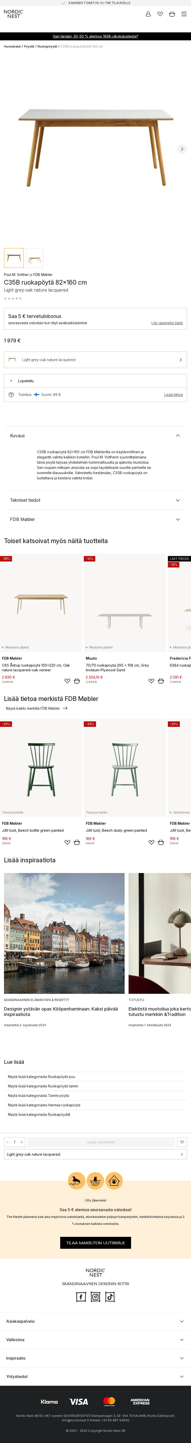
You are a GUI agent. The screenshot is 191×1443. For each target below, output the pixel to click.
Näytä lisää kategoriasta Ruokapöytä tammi (43, 1086)
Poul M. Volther (16, 274)
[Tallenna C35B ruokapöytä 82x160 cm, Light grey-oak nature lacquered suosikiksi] (182, 1142)
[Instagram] (95, 1296)
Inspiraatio (16, 1358)
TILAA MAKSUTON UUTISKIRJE (95, 1243)
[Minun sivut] (148, 14)
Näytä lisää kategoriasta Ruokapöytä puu (41, 1076)
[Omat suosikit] (160, 14)
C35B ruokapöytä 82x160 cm (81, 46)
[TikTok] (110, 1296)
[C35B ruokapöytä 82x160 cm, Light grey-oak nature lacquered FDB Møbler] (95, 148)
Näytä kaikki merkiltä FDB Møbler (33, 708)
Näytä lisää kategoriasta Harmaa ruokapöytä (44, 1105)
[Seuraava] (182, 149)
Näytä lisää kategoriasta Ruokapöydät (39, 1114)
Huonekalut (12, 46)
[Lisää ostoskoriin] (77, 681)
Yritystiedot (17, 1376)
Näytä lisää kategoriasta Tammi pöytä (38, 1095)
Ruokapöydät (47, 46)
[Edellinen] (9, 149)
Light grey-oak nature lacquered (33, 1154)
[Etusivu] (13, 14)
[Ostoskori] (172, 14)
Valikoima (15, 1339)
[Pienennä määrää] (7, 1142)
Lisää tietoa (173, 394)
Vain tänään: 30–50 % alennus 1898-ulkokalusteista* (95, 36)
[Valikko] (184, 14)
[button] (13, 298)
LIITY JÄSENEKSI (85, 3)
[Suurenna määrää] (21, 1142)
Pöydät (29, 46)
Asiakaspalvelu (20, 1321)
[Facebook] (81, 1296)
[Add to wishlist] (67, 681)
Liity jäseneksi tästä (167, 323)
